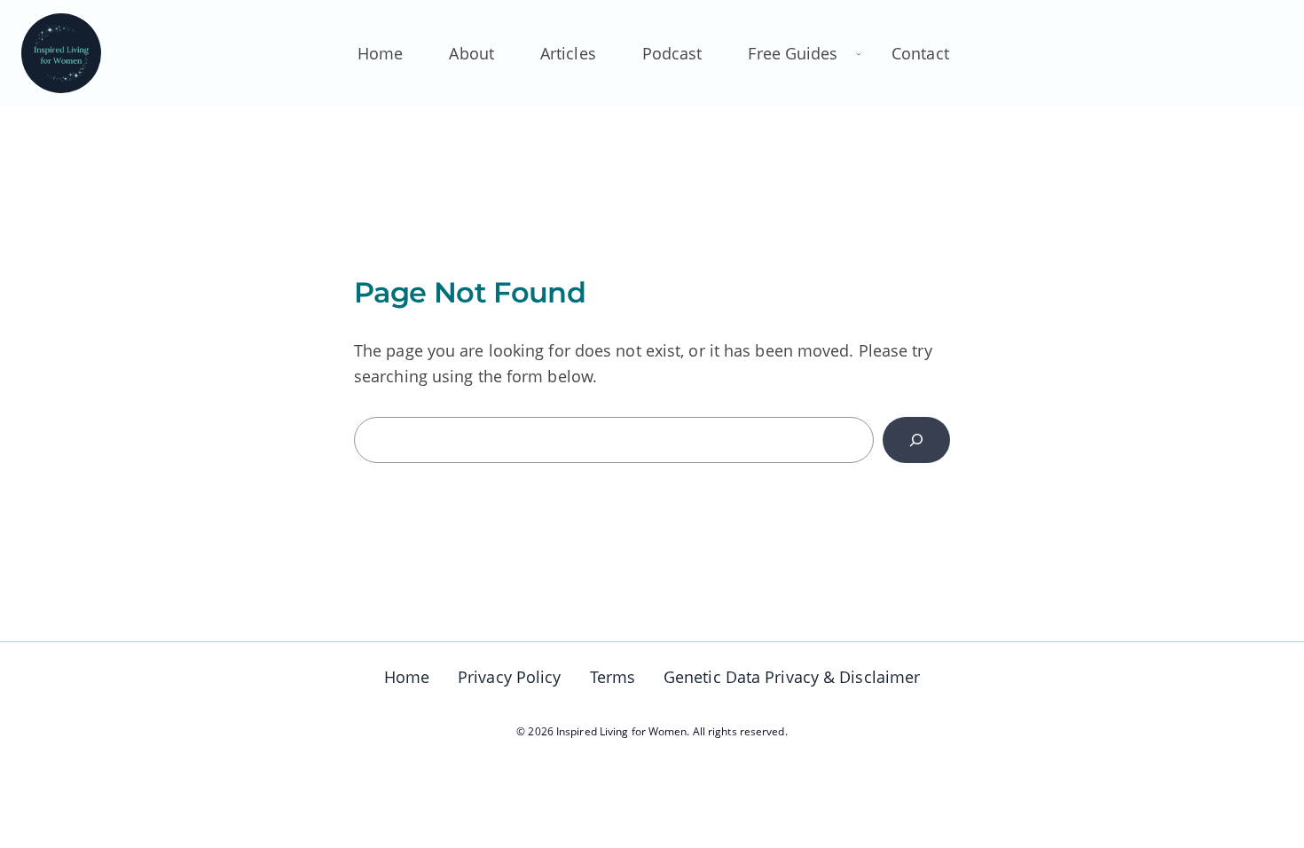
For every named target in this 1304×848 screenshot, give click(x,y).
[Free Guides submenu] (858, 53)
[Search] (916, 440)
